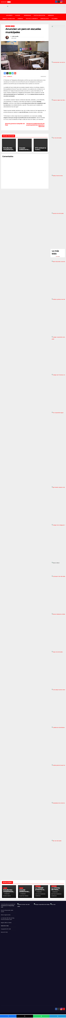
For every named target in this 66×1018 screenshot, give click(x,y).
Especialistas (45, 18)
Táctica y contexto (32, 18)
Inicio (5, 76)
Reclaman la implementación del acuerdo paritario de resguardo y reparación (35, 125)
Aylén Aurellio (15, 36)
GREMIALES (51, 15)
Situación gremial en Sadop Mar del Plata (15, 124)
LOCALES (17, 15)
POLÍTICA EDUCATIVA (39, 15)
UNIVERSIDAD (27, 15)
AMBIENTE (20, 18)
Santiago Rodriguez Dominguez (40, 894)
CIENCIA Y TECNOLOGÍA (8, 18)
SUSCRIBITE (9, 15)
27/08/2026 (7, 893)
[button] (64, 17)
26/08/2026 (55, 891)
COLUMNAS (55, 18)
